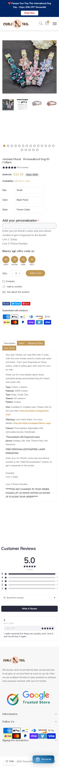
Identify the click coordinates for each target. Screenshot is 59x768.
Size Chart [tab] (9, 348)
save (27, 303)
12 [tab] (46, 146)
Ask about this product (17, 291)
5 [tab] (19, 146)
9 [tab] (34, 146)
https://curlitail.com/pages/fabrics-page (32, 423)
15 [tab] (22, 150)
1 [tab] (4, 146)
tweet (17, 303)
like (7, 303)
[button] (15, 168)
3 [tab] (12, 146)
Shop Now (29, 12)
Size (4, 190)
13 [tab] (49, 146)
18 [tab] (33, 150)
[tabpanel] (8, 104)
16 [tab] (26, 150)
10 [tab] (38, 146)
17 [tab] (29, 150)
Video (21, 343)
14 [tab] (53, 146)
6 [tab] (23, 146)
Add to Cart (35, 273)
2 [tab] (8, 146)
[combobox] (54, 598)
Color (5, 199)
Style (4, 209)
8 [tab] (31, 146)
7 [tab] (27, 146)
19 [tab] (37, 150)
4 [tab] (15, 146)
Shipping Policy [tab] (35, 343)
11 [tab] (42, 146)
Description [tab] (9, 343)
